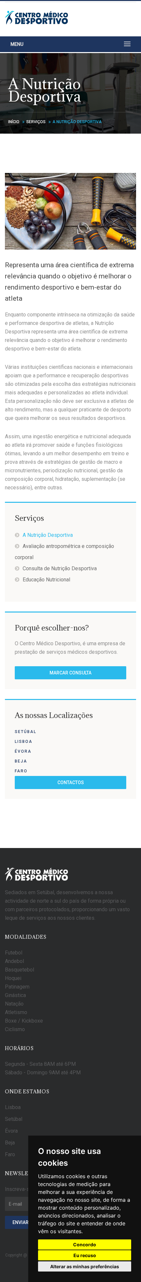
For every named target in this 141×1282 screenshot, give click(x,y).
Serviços (36, 122)
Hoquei (13, 978)
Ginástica (15, 995)
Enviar (20, 1222)
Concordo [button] (84, 1244)
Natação (14, 1004)
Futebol (13, 953)
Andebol (14, 961)
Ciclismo (15, 1029)
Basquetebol (19, 970)
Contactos (70, 782)
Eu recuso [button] (84, 1255)
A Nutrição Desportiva (48, 535)
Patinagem (17, 987)
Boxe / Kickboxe (24, 1021)
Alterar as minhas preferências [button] (84, 1266)
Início (13, 122)
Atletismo (16, 1012)
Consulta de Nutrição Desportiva (60, 568)
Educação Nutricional (46, 579)
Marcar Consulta (70, 672)
